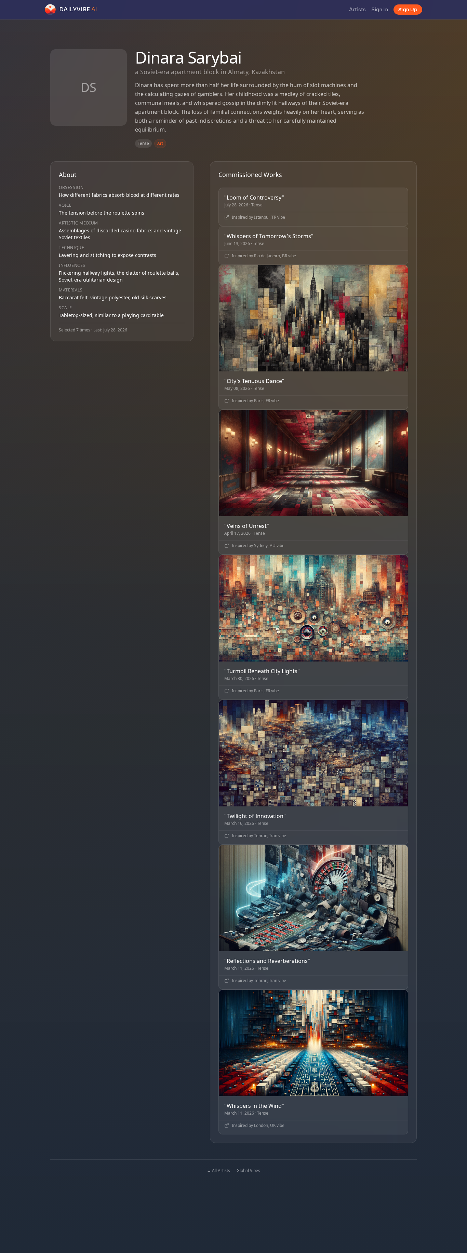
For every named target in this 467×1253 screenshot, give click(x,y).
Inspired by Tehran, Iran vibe (259, 836)
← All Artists (218, 1170)
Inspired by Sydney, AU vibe (258, 545)
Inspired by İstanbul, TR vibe (258, 217)
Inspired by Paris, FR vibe (255, 401)
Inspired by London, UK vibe (258, 1125)
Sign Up (407, 9)
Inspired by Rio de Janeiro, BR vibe (264, 256)
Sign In (379, 9)
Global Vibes (248, 1170)
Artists (357, 9)
